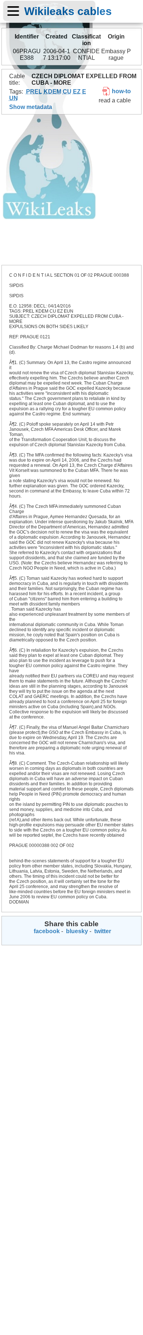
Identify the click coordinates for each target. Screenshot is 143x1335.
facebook (46, 931)
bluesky (76, 931)
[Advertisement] (71, 189)
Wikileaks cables (68, 11)
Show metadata (30, 107)
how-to (120, 91)
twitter (102, 931)
